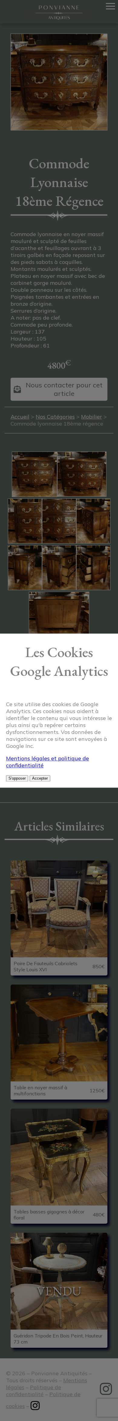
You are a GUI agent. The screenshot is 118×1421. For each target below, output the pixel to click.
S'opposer (17, 778)
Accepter (40, 778)
